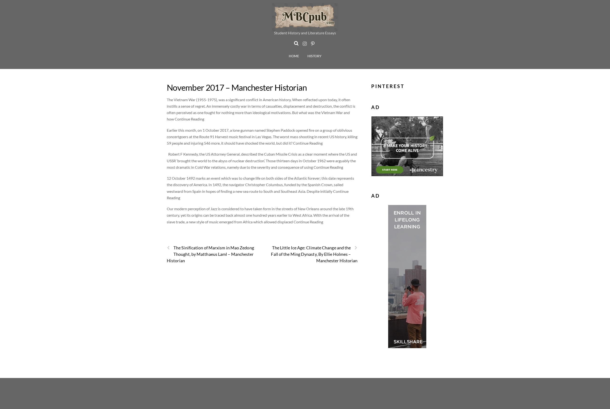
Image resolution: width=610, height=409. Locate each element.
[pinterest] (313, 42)
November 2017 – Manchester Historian (237, 87)
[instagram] (305, 42)
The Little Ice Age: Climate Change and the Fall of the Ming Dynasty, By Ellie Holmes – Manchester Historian (314, 254)
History (314, 56)
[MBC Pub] (305, 28)
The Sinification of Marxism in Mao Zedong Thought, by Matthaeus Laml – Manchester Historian (210, 254)
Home (294, 56)
